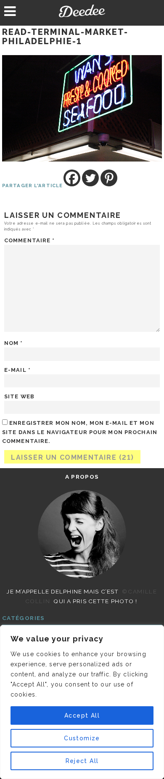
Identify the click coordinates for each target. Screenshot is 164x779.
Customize (82, 738)
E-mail (17, 370)
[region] (82, 702)
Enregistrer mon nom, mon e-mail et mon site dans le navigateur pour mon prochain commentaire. (79, 432)
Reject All (82, 761)
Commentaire (29, 240)
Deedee (82, 11)
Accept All (82, 715)
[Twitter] (90, 178)
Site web (19, 396)
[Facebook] (71, 178)
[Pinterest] (109, 178)
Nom (13, 343)
